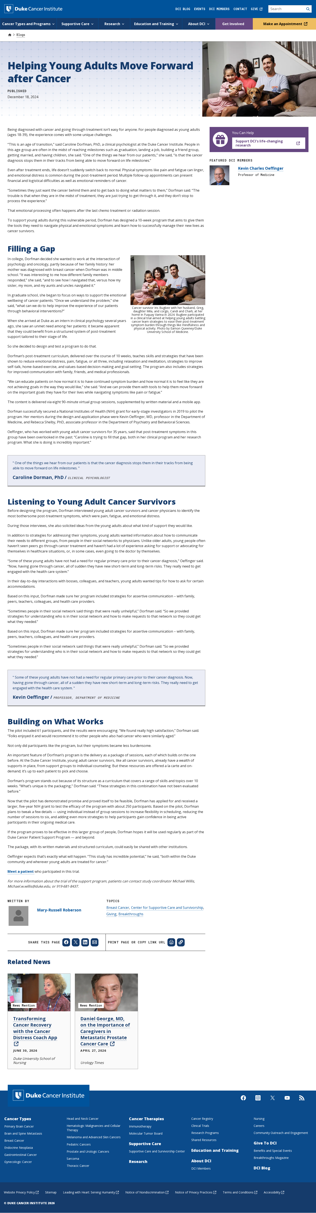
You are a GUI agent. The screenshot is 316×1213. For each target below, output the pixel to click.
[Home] (9, 35)
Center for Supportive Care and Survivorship (167, 907)
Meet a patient (21, 871)
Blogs (21, 35)
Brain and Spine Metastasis (23, 1133)
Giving (111, 914)
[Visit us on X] (272, 1101)
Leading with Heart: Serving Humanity (89, 1192)
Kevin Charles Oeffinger (261, 168)
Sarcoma (73, 1159)
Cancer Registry (202, 1119)
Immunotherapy (140, 1126)
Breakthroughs (130, 914)
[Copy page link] (181, 942)
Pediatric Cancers (79, 1144)
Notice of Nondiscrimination (145, 1192)
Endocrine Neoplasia (18, 1148)
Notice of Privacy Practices (193, 1192)
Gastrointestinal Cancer (20, 1155)
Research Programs (205, 1133)
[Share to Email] (94, 942)
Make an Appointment (283, 23)
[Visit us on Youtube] (287, 1101)
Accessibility (272, 1192)
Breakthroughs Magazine (271, 1158)
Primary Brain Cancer (19, 1126)
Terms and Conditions (238, 1192)
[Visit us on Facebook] (243, 1101)
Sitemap (51, 1192)
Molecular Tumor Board (146, 1133)
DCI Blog (182, 9)
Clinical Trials (200, 1126)
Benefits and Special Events (273, 1151)
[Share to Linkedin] (85, 942)
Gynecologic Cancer (18, 1162)
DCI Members (219, 9)
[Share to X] (76, 942)
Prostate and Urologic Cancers (88, 1151)
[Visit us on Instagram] (258, 1101)
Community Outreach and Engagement (281, 1133)
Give (255, 9)
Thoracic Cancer (78, 1166)
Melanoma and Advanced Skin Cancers (94, 1137)
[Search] (290, 9)
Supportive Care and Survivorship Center (157, 1151)
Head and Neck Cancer (82, 1119)
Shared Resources (203, 1140)
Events (199, 9)
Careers (259, 1126)
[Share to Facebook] (66, 942)
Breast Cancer (117, 907)
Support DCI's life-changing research (259, 143)
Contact (240, 9)
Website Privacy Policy (19, 1192)
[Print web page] (171, 942)
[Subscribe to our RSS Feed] (301, 1101)
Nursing (259, 1119)
